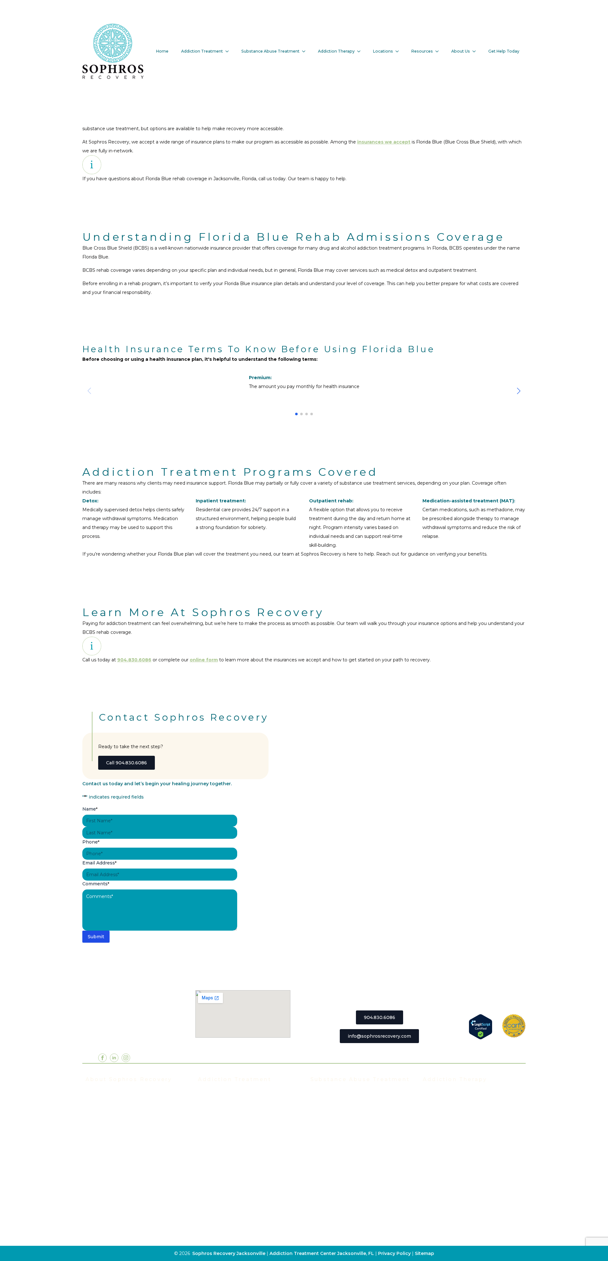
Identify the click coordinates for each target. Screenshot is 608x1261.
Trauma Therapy (441, 1151)
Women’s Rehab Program (227, 1189)
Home (162, 51)
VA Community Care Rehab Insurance (128, 1189)
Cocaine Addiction (331, 1122)
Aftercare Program (444, 1122)
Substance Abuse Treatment (270, 51)
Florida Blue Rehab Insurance (119, 1151)
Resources (422, 51)
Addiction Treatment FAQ (115, 1113)
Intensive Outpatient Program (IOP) (239, 1113)
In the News (100, 1132)
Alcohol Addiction (330, 1103)
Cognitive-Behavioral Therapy (457, 1189)
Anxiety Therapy (441, 1160)
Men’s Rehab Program (223, 1198)
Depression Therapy (446, 1170)
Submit (96, 936)
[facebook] (102, 1058)
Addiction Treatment (202, 51)
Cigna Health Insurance (112, 1170)
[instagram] (126, 1058)
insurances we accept (383, 142)
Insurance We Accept (110, 1141)
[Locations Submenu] (399, 51)
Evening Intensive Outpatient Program (243, 1122)
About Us (460, 51)
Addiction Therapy (336, 51)
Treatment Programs (222, 1094)
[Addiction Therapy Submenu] (361, 51)
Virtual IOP (210, 1132)
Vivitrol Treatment (219, 1179)
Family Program (441, 1141)
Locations (383, 51)
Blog (91, 1208)
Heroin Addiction (329, 1141)
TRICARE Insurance (108, 1160)
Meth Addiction (328, 1160)
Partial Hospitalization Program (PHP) (241, 1103)
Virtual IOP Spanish (220, 1141)
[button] (519, 391)
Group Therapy (440, 1103)
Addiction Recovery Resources (121, 1198)
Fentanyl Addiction (332, 1198)
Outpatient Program (221, 1151)
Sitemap (424, 1253)
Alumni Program (441, 1132)
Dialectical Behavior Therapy (456, 1198)
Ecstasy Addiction (330, 1132)
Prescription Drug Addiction (342, 1179)
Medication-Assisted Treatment (234, 1170)
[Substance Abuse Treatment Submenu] (306, 51)
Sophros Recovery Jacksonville (228, 1253)
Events (94, 1122)
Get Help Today (503, 51)
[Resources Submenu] (439, 51)
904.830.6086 (134, 660)
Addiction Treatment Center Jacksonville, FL (321, 1253)
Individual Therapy (444, 1113)
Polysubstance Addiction (339, 1170)
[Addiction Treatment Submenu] (229, 51)
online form (204, 660)
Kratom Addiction (330, 1151)
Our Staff (96, 1103)
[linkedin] (114, 1058)
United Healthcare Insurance (119, 1179)
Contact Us (98, 1217)
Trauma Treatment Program (230, 1160)
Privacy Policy (395, 1253)
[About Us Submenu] (476, 51)
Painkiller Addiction (332, 1189)
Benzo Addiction (329, 1113)
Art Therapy (436, 1179)
